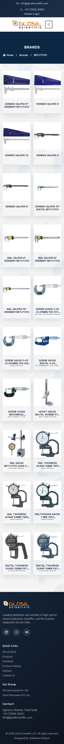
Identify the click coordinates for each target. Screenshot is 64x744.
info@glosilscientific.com (34, 3)
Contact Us (9, 675)
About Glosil (9, 651)
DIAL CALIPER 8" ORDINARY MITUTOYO (47, 259)
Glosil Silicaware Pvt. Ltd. (16, 695)
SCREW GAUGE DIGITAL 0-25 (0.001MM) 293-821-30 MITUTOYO (47, 365)
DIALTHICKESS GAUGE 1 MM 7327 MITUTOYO (47, 517)
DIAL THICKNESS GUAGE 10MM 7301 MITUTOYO (47, 465)
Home (9, 55)
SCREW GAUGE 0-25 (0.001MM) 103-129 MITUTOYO (16, 363)
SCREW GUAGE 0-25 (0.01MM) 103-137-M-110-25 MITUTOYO (47, 312)
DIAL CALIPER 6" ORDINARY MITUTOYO (16, 259)
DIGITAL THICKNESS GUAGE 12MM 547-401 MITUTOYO (16, 568)
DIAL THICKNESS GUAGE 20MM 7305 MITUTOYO (16, 517)
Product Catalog (12, 666)
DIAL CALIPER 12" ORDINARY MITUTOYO (16, 311)
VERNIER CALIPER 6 (47, 155)
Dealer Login (32, 13)
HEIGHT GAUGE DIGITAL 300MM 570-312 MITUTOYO (47, 414)
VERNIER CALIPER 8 (47, 103)
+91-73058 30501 (34, 9)
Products (8, 656)
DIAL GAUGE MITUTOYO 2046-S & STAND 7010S (16, 465)
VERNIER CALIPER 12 (16, 155)
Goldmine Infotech (39, 738)
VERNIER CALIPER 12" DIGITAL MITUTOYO (47, 208)
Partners (7, 670)
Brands (23, 55)
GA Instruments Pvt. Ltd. (16, 690)
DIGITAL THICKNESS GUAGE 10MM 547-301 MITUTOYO (47, 568)
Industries (8, 661)
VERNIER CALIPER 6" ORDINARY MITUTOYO (16, 105)
